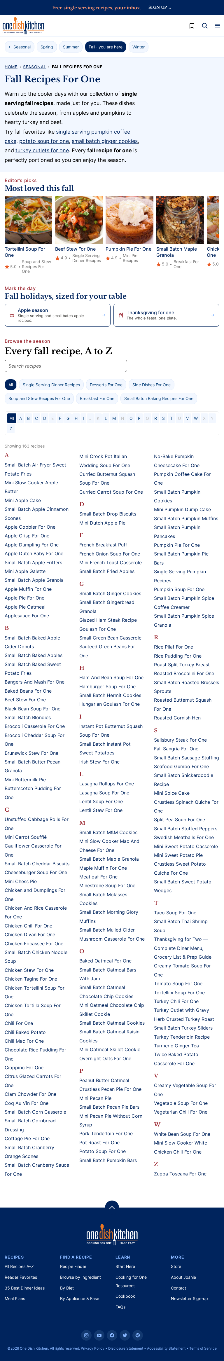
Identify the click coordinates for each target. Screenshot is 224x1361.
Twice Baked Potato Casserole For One (176, 1058)
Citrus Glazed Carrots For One (33, 1080)
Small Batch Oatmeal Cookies (112, 1023)
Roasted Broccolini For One (184, 673)
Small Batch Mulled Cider (107, 930)
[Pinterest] (137, 1335)
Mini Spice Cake (172, 793)
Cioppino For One (24, 1067)
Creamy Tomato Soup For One (182, 970)
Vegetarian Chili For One (180, 1112)
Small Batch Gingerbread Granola (106, 606)
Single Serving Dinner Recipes (51, 384)
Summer (71, 46)
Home (11, 66)
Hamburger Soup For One (107, 686)
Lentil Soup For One (101, 801)
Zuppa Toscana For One (180, 1174)
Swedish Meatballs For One (184, 837)
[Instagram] (86, 1335)
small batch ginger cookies (105, 141)
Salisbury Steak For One (180, 740)
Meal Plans (15, 1298)
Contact (178, 1287)
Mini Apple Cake (23, 500)
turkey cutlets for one (42, 150)
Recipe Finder (73, 1266)
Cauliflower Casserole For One (33, 850)
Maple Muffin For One (103, 868)
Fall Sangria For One (176, 749)
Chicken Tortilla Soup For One (33, 1009)
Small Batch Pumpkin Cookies (177, 496)
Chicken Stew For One (29, 970)
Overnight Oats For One (105, 1058)
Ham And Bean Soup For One (111, 677)
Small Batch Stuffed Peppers (185, 828)
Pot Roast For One (99, 1142)
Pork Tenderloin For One (106, 1133)
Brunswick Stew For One (31, 753)
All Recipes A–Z (19, 1266)
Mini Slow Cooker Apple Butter (31, 487)
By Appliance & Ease (79, 1298)
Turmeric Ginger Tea (176, 1046)
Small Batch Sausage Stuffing (186, 758)
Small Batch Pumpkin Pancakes (177, 531)
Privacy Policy (92, 1348)
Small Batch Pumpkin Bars (108, 1160)
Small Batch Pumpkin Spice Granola (184, 620)
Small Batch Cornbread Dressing (30, 1125)
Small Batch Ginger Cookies (110, 593)
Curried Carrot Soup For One (111, 492)
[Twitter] (125, 1335)
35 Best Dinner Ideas (25, 1287)
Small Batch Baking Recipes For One (158, 398)
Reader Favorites (21, 1277)
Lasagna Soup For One (104, 793)
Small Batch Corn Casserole (35, 1112)
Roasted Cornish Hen (177, 718)
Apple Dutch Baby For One (34, 553)
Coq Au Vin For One (26, 1103)
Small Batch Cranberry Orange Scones (29, 1152)
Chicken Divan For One (30, 934)
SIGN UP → (160, 7)
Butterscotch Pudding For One (33, 792)
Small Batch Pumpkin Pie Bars (181, 558)
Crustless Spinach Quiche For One (186, 806)
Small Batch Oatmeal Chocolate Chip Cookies (106, 991)
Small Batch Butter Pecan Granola (32, 766)
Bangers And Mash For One (34, 682)
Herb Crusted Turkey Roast (184, 1019)
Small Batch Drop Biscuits (107, 514)
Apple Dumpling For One (32, 545)
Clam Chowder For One (30, 1094)
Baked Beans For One (28, 691)
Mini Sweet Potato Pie (178, 855)
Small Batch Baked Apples (33, 655)
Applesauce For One (27, 616)
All (10, 384)
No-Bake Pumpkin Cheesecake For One (177, 460)
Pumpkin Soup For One (179, 589)
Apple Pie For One (24, 598)
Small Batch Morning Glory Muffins (108, 916)
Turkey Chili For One (176, 1001)
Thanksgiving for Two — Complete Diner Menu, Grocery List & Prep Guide (182, 948)
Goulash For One (97, 629)
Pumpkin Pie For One (128, 249)
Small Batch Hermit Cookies (110, 695)
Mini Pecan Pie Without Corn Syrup (110, 1120)
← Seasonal (19, 46)
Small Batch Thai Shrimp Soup (181, 925)
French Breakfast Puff (103, 545)
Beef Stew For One (75, 249)
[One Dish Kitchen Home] (23, 25)
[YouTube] (99, 1335)
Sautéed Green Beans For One (107, 651)
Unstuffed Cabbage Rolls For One (37, 823)
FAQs (120, 1306)
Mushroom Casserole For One (112, 939)
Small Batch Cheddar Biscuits (37, 863)
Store (176, 1266)
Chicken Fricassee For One (34, 943)
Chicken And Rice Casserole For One (36, 912)
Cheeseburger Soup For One (36, 872)
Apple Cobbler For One (30, 527)
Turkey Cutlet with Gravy (181, 1010)
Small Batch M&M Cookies (108, 832)
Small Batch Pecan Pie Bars (109, 1107)
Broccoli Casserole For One (35, 726)
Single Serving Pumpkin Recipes (180, 576)
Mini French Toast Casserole (110, 562)
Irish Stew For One (99, 762)
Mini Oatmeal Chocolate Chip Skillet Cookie (111, 1009)
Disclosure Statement (125, 1348)
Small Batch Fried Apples (106, 571)
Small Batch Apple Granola (34, 580)
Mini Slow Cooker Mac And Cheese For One (109, 845)
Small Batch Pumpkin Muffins (186, 518)
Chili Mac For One (24, 1041)
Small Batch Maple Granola (109, 859)
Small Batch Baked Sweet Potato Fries (33, 668)
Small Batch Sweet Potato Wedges (182, 886)
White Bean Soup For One (182, 1134)
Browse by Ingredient (80, 1277)
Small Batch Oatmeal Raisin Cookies (109, 1036)
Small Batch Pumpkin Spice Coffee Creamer (184, 602)
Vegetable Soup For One (181, 1103)
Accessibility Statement (166, 1348)
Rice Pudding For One (178, 656)
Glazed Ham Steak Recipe (108, 620)
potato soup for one (44, 141)
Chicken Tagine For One (31, 979)
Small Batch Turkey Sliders (183, 1028)
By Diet (67, 1287)
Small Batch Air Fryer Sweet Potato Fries (35, 469)
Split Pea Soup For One (179, 819)
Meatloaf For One (98, 877)
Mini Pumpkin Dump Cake (182, 509)
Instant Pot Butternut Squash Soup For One (111, 730)
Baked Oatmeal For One (105, 961)
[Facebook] (112, 1335)
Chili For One (19, 1023)
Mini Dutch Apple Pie (102, 523)
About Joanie (183, 1277)
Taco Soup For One (175, 913)
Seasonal (34, 66)
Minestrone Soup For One (107, 885)
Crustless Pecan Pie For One (110, 1089)
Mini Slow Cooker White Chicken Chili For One (180, 1147)
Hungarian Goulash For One (109, 704)
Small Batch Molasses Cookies (103, 899)
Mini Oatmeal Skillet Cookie (109, 1049)
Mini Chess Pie (21, 881)
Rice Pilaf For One (173, 647)
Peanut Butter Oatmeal (104, 1080)
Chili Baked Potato (25, 1032)
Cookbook (125, 1296)
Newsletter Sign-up (189, 1298)
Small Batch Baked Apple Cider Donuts (32, 642)
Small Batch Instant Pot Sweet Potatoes (105, 748)
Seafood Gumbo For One (181, 766)
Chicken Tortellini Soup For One (34, 992)
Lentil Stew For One (101, 810)
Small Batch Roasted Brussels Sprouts (186, 686)
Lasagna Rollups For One (106, 784)
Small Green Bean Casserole (110, 638)
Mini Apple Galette (25, 571)
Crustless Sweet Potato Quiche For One (180, 868)
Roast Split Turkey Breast (182, 665)
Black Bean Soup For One (32, 709)
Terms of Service (203, 1348)
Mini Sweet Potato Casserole (186, 846)
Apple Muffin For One (28, 589)
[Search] (204, 25)
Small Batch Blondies (28, 717)
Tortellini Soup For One (179, 992)
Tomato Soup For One (178, 983)
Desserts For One (106, 384)
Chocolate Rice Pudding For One (35, 1054)
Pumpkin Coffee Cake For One (182, 478)
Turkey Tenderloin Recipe (182, 1037)
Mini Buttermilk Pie (25, 779)
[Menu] (217, 25)
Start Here (125, 1266)
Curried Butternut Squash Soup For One (107, 478)
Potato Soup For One (102, 1151)
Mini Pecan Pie (95, 1098)
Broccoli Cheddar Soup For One (34, 739)
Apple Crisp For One (27, 536)
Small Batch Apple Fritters (33, 562)
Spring (47, 46)
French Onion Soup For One (109, 554)
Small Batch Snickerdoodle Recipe (183, 779)
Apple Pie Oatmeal (25, 607)
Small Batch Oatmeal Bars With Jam (107, 974)
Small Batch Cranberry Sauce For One (37, 1169)
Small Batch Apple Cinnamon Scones (37, 513)
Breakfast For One (97, 398)
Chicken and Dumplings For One (35, 894)
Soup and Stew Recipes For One (39, 398)
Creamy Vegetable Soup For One (185, 1089)
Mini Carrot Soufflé (26, 837)
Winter (138, 46)
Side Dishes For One (151, 384)
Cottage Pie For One (27, 1138)
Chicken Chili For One (28, 926)
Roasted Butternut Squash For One (182, 704)
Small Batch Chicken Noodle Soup (36, 956)
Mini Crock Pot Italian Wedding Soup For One (104, 460)
